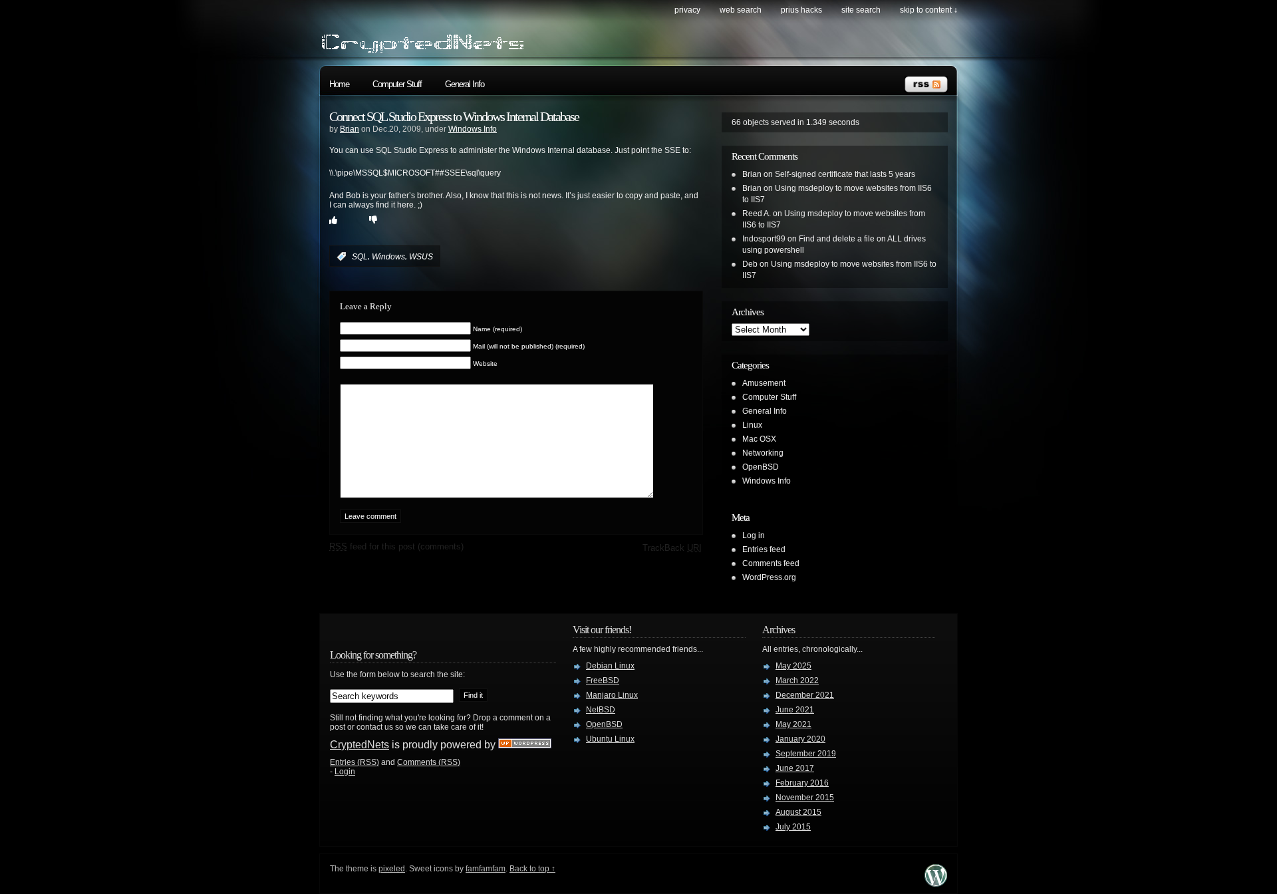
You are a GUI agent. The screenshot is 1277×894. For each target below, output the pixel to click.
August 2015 (798, 812)
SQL (360, 256)
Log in (753, 535)
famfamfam (485, 868)
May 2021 (793, 724)
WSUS (421, 256)
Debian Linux (610, 665)
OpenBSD (760, 467)
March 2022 (797, 680)
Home (339, 84)
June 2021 (795, 709)
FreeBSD (602, 680)
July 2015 (793, 826)
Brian (349, 129)
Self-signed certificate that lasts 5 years (845, 174)
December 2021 (805, 695)
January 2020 (800, 739)
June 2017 (795, 768)
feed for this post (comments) (396, 546)
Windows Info (472, 129)
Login (345, 771)
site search (861, 10)
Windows (388, 256)
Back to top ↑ (532, 868)
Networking (762, 453)
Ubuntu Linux (610, 739)
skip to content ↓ (929, 10)
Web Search (741, 10)
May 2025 (793, 665)
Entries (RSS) (354, 762)
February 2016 (802, 783)
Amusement (763, 383)
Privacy (687, 10)
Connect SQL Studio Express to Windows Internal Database (454, 116)
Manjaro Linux (612, 695)
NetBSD (600, 709)
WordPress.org (769, 577)
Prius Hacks (801, 10)
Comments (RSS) (428, 762)
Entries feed (763, 549)
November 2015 (805, 797)
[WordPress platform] (935, 883)
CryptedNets (359, 744)
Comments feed (770, 563)
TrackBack (672, 548)
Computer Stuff (397, 84)
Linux (752, 425)
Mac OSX (759, 439)
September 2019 (806, 753)
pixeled (391, 868)
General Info (464, 84)
